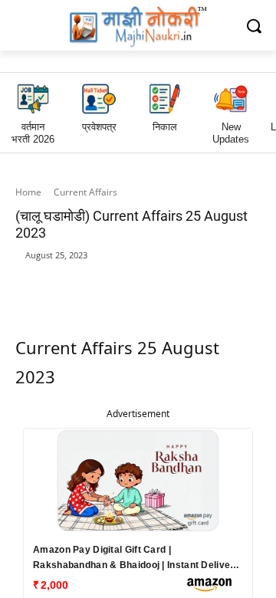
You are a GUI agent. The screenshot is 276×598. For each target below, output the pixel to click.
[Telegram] (172, 279)
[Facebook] (102, 279)
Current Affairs (85, 192)
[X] (207, 279)
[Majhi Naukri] (138, 27)
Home (28, 192)
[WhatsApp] (137, 279)
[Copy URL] (243, 279)
